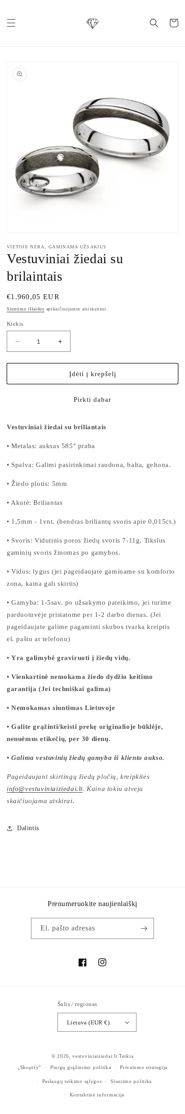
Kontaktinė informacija (97, 1094)
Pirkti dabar (92, 399)
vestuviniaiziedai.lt (94, 1056)
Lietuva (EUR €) (88, 1022)
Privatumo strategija (143, 1067)
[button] (11, 23)
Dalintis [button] (28, 828)
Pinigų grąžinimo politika (80, 1067)
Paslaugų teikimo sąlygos (72, 1081)
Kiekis (15, 323)
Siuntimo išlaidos (25, 308)
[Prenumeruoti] (144, 928)
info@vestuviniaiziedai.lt (45, 788)
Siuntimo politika (131, 1081)
